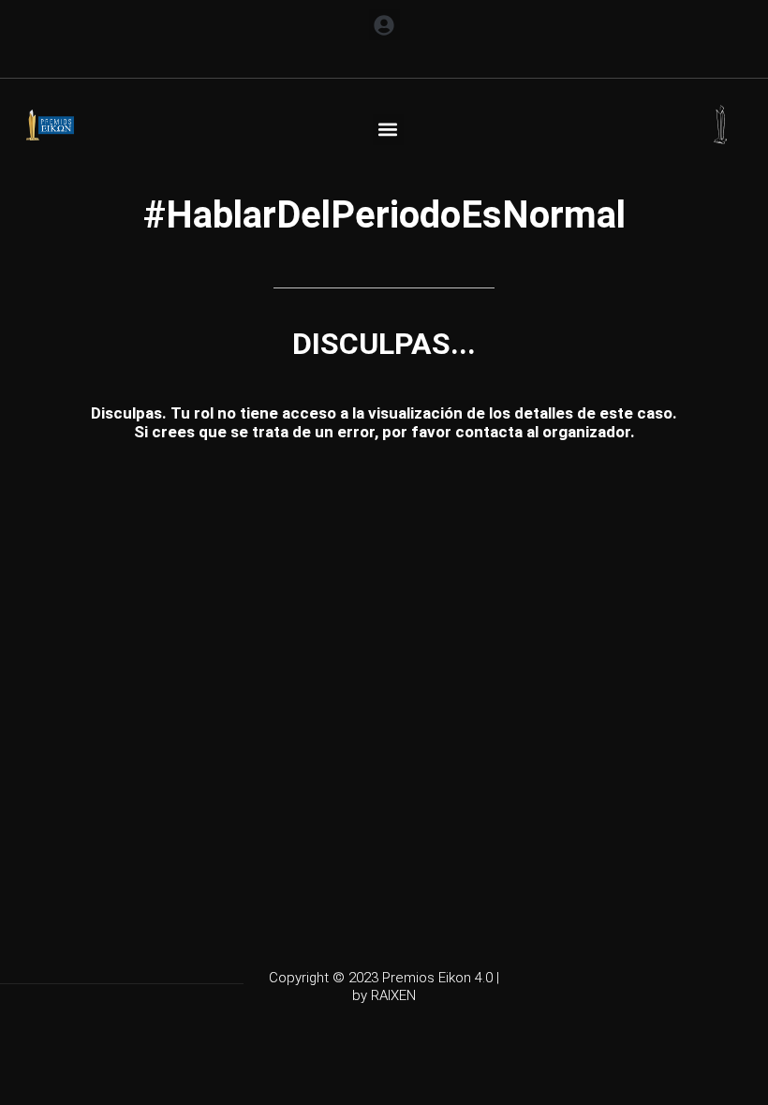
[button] (384, 24)
